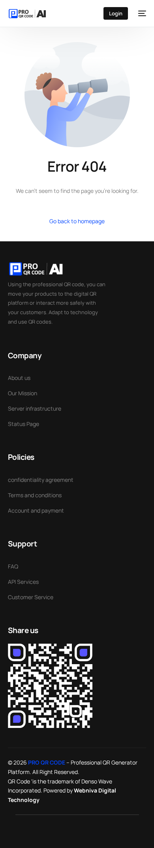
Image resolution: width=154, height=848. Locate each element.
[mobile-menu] (141, 13)
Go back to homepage (77, 221)
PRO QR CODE (46, 762)
